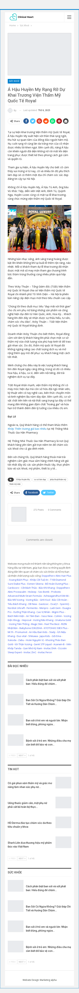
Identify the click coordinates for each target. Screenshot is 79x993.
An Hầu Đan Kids (38, 632)
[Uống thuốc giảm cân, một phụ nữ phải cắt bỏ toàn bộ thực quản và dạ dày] (63, 802)
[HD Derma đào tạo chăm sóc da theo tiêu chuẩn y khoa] (63, 822)
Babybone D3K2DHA (30, 628)
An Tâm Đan (33, 616)
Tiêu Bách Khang (17, 604)
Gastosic (44, 604)
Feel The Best (51, 624)
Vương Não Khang (43, 620)
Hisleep (32, 591)
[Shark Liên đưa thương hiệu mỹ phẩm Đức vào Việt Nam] (63, 842)
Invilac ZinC (30, 652)
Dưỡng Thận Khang (24, 612)
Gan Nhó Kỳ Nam (32, 648)
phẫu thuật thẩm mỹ (58, 480)
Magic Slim (37, 624)
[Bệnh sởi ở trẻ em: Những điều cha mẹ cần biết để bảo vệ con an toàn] (16, 740)
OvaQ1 (54, 604)
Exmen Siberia (35, 583)
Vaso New (47, 616)
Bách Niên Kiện (16, 616)
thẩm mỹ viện (15, 484)
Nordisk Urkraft (16, 608)
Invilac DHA (50, 648)
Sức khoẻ (14, 81)
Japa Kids (45, 636)
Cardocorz (13, 587)
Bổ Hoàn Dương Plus (56, 583)
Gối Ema (56, 636)
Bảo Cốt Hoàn (59, 599)
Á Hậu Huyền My (23, 480)
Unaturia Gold (63, 620)
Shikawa (33, 636)
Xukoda (12, 640)
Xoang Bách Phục (18, 579)
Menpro (44, 608)
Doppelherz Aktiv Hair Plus (56, 575)
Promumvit (21, 632)
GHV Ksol (45, 599)
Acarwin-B (58, 644)
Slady (52, 632)
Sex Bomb (43, 591)
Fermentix (32, 608)
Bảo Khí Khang (47, 587)
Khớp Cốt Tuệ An (39, 579)
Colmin (58, 616)
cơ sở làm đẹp (40, 480)
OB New (32, 604)
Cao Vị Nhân (43, 612)
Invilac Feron (45, 652)
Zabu (21, 640)
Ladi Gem (55, 608)
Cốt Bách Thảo (29, 587)
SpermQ (64, 604)
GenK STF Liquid (43, 644)
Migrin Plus (58, 612)
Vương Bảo (32, 599)
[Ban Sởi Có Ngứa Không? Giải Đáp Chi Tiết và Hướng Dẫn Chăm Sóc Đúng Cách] (16, 700)
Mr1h (10, 632)
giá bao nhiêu (27, 428)
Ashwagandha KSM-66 (56, 595)
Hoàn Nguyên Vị (35, 640)
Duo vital (21, 636)
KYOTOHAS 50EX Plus (55, 628)
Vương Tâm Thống (19, 624)
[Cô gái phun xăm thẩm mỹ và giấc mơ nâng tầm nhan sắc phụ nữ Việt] (63, 782)
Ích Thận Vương (23, 644)
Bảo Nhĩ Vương (16, 599)
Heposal (26, 620)
